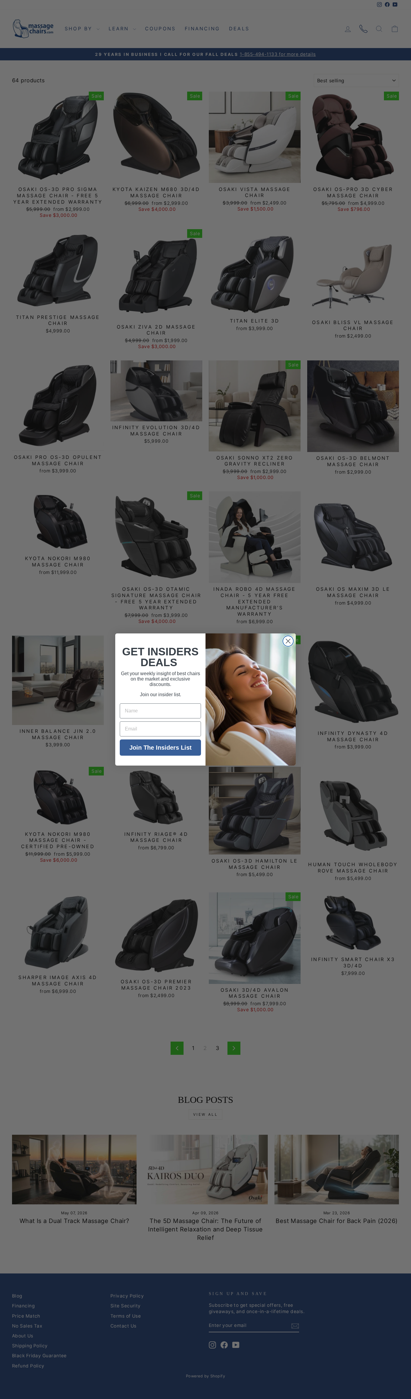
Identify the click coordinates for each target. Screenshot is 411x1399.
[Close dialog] (288, 641)
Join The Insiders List (160, 747)
